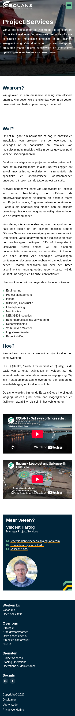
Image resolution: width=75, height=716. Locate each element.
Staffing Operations (14, 662)
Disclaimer (9, 699)
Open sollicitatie (12, 614)
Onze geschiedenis (15, 635)
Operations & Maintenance (19, 666)
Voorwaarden (11, 704)
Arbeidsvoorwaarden (15, 631)
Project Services (13, 658)
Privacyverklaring (13, 709)
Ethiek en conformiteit (16, 639)
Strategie (8, 627)
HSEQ (7, 643)
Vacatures (9, 610)
